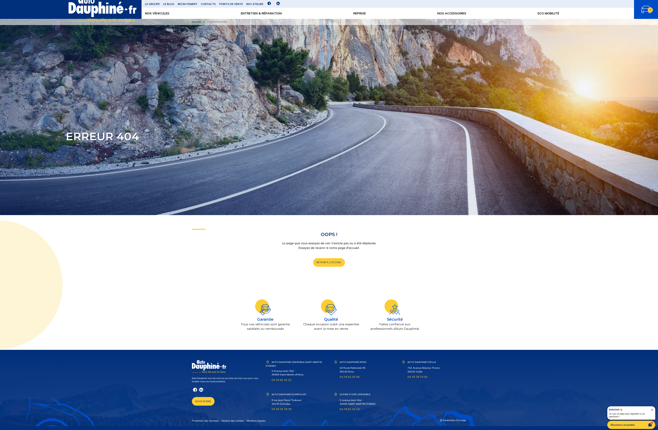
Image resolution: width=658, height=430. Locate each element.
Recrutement (187, 4)
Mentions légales (256, 420)
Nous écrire (203, 401)
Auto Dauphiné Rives (353, 362)
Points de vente (231, 4)
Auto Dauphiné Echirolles (289, 394)
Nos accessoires (451, 13)
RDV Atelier (254, 4)
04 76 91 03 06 (350, 377)
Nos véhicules (157, 13)
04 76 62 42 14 (350, 409)
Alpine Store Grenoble (355, 394)
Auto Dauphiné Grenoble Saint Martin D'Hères (294, 364)
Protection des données (205, 420)
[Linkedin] (278, 4)
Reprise (359, 13)
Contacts (208, 4)
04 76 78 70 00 (417, 377)
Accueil (196, 21)
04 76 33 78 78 (281, 409)
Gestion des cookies (232, 420)
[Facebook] (269, 4)
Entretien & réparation (261, 13)
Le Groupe (152, 4)
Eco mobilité (548, 13)
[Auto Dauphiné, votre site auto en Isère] (79, 9)
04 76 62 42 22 (281, 380)
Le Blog (168, 4)
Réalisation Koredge (454, 420)
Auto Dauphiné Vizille (421, 362)
